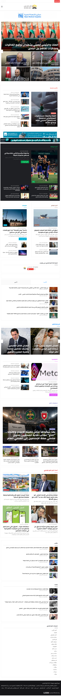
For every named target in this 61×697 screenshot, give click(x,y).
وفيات (55, 674)
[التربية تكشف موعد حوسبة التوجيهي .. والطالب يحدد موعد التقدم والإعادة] (25, 365)
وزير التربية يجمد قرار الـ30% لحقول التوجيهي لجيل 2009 (42, 1)
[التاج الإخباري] (30, 6)
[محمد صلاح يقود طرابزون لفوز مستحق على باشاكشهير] (53, 188)
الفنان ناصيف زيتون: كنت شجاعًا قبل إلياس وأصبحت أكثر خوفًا (45, 349)
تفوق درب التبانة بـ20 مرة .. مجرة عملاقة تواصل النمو (10, 253)
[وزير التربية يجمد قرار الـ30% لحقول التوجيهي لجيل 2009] (15, 59)
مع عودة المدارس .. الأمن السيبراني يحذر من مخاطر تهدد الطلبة (12, 388)
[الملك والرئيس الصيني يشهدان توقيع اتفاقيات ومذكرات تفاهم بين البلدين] (30, 36)
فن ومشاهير (54, 660)
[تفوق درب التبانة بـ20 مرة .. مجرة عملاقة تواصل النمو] (23, 252)
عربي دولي (54, 658)
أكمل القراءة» (53, 238)
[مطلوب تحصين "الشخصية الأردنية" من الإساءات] (53, 569)
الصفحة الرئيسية (55, 688)
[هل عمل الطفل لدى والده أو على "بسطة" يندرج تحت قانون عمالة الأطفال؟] (30, 451)
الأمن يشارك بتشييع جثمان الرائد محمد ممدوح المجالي (35, 595)
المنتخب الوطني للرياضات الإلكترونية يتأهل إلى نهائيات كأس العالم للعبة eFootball (11, 189)
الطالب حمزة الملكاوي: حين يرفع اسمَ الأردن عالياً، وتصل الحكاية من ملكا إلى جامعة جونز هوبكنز (27, 301)
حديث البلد (54, 648)
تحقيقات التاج (54, 641)
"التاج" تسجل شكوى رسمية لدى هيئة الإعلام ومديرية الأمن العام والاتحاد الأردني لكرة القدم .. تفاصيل (50, 461)
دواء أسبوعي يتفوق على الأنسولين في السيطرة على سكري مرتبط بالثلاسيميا (12, 110)
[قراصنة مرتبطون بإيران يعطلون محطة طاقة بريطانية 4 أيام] (25, 380)
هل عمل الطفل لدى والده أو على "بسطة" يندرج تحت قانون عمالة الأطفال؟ (31, 461)
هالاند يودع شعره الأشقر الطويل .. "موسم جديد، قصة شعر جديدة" (12, 196)
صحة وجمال (54, 655)
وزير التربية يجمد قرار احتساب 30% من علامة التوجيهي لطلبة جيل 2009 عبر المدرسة (17, 79)
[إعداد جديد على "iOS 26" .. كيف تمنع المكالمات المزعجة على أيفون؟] (25, 101)
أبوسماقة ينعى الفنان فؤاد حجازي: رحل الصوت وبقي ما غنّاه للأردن (32, 615)
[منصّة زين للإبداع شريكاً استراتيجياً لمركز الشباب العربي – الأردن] (53, 296)
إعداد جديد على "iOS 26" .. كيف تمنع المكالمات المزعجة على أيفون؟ (11, 102)
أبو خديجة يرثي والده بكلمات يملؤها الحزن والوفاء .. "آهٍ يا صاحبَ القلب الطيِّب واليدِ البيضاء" (26, 602)
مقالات (55, 667)
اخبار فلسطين (54, 634)
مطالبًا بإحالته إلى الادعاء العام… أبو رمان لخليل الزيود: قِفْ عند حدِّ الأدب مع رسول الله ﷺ (45, 497)
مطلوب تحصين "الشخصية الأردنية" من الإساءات (37, 567)
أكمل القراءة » (25, 161)
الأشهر (15, 282)
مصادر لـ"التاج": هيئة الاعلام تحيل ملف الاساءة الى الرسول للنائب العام (46, 79)
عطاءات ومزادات (53, 662)
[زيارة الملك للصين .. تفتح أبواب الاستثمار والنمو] (53, 556)
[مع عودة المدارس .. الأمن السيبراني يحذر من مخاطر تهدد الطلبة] (25, 387)
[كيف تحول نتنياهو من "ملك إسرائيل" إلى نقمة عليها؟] (53, 562)
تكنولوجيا (55, 646)
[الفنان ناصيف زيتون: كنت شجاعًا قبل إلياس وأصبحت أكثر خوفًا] (45, 341)
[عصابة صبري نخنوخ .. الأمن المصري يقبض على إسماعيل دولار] (24, 244)
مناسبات (55, 669)
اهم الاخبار (54, 639)
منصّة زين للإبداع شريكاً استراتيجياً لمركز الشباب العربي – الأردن (33, 294)
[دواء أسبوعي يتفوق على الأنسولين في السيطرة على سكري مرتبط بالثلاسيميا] (25, 109)
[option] (30, 51)
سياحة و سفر (54, 653)
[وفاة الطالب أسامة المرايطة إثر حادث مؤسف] (53, 591)
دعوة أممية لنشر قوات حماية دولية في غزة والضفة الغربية (12, 95)
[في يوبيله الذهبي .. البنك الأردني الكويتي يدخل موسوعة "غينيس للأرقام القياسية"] (53, 289)
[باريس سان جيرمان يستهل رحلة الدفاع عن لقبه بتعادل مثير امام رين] (54, 195)
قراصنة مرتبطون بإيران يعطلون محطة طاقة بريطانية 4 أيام (11, 380)
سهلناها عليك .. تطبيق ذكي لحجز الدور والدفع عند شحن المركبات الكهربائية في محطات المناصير (16, 528)
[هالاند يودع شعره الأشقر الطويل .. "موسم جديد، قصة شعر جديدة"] (25, 195)
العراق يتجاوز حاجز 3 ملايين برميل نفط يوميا (11, 117)
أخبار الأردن (54, 630)
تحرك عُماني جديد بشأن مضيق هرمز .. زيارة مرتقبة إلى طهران (41, 252)
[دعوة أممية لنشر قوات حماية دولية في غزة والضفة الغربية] (25, 94)
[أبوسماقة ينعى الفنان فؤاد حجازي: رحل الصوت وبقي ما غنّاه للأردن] (53, 617)
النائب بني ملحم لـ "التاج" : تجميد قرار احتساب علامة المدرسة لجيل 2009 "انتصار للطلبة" (27, 314)
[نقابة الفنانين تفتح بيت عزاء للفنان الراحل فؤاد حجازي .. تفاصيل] (53, 610)
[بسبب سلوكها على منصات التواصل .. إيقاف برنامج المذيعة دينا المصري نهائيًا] (25, 124)
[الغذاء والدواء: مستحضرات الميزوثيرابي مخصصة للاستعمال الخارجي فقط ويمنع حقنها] (44, 109)
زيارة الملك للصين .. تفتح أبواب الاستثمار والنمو (37, 554)
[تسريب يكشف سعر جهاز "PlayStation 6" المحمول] (25, 373)
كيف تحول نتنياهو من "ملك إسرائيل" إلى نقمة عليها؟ (35, 561)
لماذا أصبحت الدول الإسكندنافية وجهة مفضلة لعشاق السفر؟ (16, 496)
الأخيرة (45, 282)
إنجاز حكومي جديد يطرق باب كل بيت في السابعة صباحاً (35, 574)
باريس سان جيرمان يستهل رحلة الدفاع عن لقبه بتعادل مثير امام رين (40, 196)
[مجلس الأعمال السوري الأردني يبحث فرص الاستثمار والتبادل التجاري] (53, 309)
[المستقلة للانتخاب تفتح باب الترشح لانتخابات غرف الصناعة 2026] (45, 59)
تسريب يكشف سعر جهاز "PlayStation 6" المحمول (14, 373)
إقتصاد (55, 632)
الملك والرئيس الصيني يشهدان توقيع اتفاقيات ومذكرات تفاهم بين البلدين (31, 46)
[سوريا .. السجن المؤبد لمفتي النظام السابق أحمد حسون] (53, 244)
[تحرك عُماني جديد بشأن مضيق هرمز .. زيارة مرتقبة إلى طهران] (53, 252)
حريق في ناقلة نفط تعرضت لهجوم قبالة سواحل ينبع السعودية (46, 231)
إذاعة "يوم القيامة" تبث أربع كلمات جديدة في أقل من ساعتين (15, 231)
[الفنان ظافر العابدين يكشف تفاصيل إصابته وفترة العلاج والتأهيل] (15, 341)
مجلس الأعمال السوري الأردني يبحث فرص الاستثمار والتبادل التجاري (32, 307)
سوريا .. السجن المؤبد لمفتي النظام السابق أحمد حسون (42, 245)
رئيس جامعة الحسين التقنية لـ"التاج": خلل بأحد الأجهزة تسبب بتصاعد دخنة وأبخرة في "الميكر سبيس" (11, 461)
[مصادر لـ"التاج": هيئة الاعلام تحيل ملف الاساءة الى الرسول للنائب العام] (45, 74)
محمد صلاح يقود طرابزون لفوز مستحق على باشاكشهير (41, 188)
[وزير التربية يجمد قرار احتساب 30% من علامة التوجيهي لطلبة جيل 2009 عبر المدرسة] (15, 74)
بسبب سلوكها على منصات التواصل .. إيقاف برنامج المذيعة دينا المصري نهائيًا (11, 125)
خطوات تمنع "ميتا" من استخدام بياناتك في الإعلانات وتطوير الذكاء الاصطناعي (46, 386)
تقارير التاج (22, 688)
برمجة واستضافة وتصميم (55, 692)
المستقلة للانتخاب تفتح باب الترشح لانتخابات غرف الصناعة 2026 (45, 64)
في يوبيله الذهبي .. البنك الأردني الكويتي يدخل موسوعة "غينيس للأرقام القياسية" (28, 288)
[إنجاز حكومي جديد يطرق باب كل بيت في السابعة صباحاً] (53, 575)
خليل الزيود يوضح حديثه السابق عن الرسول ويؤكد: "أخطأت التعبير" (46, 527)
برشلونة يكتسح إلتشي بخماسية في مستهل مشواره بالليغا (16, 154)
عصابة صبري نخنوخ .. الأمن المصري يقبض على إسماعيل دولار (11, 245)
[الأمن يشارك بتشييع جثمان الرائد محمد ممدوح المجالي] (53, 597)
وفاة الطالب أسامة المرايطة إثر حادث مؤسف (37, 589)
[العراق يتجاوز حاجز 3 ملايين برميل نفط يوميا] (25, 117)
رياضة (55, 651)
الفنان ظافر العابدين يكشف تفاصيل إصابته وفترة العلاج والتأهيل (18, 349)
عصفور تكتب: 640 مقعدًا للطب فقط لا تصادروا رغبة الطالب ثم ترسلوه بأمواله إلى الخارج (27, 548)
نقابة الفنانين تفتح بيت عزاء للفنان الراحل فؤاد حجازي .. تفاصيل (33, 608)
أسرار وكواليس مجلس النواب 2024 (12, 688)
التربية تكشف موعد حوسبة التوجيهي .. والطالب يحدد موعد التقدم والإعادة (11, 366)
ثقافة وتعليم (54, 644)
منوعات (55, 671)
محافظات (55, 664)
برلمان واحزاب (53, 637)
